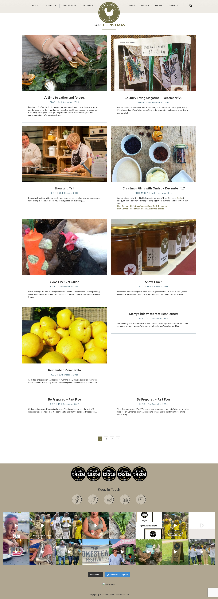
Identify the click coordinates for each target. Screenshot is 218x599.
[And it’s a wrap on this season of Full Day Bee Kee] (43, 525)
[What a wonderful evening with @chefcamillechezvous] (16, 552)
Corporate (70, 6)
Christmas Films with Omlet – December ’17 (153, 188)
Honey (145, 6)
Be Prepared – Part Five (64, 399)
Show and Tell (64, 188)
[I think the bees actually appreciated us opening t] (69, 552)
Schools (88, 6)
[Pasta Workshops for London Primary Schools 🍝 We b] (43, 552)
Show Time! (153, 282)
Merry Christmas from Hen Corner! (153, 313)
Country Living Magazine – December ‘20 (153, 98)
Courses (51, 6)
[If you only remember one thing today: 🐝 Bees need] (201, 552)
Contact (174, 6)
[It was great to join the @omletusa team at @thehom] (122, 552)
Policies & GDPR (122, 594)
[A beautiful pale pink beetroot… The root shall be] (122, 525)
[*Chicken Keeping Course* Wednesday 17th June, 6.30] (149, 552)
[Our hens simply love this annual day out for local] (175, 552)
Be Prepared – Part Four (153, 399)
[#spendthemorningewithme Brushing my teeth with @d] (16, 525)
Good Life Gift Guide (64, 282)
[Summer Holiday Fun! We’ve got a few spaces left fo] (175, 525)
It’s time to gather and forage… (64, 97)
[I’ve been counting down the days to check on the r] (149, 525)
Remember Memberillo (64, 370)
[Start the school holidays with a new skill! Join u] (201, 525)
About (36, 6)
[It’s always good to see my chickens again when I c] (95, 525)
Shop (132, 6)
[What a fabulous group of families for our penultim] (69, 525)
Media (159, 6)
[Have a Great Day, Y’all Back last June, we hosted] (95, 552)
